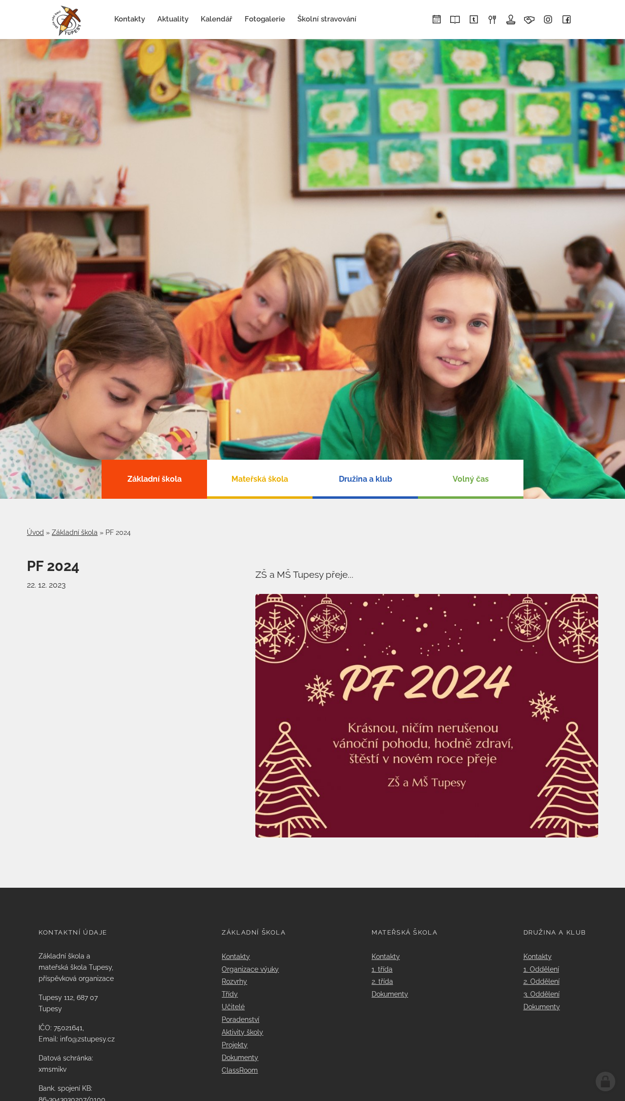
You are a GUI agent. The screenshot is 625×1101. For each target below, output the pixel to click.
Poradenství (240, 1019)
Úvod (35, 532)
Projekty (235, 1044)
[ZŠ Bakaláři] (455, 20)
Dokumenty (240, 1057)
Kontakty (236, 956)
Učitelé (233, 1006)
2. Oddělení (541, 981)
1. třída (382, 969)
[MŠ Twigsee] (473, 20)
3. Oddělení (541, 994)
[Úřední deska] (511, 20)
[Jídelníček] (492, 20)
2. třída (382, 981)
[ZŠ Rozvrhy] (436, 20)
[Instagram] (548, 20)
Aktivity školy (242, 1032)
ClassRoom (240, 1070)
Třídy (230, 994)
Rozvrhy (234, 981)
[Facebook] (566, 20)
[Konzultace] (529, 20)
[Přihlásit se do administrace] (605, 1081)
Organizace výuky (250, 969)
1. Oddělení (541, 969)
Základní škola (75, 532)
